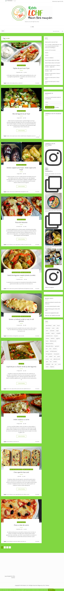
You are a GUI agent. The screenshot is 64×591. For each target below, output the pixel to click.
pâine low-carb (57, 359)
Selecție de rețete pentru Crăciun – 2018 (52, 78)
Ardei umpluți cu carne (21, 419)
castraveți (52, 330)
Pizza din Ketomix (21, 222)
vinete (27, 191)
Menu (3, 31)
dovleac (47, 338)
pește (58, 356)
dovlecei (19, 135)
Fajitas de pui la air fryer (21, 68)
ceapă (13, 83)
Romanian (9, 0)
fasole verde (19, 388)
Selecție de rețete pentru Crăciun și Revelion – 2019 (52, 74)
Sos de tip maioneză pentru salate (52, 306)
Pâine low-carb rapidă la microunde (52, 315)
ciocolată (48, 333)
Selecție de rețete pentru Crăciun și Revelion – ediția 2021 (52, 66)
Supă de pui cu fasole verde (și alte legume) (21, 367)
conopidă (58, 333)
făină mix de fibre (49, 343)
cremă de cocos (49, 335)
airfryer (8, 83)
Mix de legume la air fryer (21, 114)
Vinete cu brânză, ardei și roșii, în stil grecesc (21, 320)
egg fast (58, 338)
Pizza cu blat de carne (21, 525)
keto (22, 388)
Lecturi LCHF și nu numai (50, 50)
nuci (46, 356)
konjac (47, 351)
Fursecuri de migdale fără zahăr (52, 312)
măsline (22, 244)
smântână (48, 364)
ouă (24, 244)
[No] (54, 590)
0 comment (37, 83)
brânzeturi (11, 244)
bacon (58, 325)
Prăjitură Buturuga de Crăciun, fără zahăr (52, 309)
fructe (47, 341)
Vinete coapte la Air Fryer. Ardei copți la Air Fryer (21, 169)
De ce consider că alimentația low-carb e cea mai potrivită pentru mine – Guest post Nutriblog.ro (53, 46)
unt (55, 364)
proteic (16, 83)
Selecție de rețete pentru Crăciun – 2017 (52, 82)
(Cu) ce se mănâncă (49, 57)
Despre (46, 52)
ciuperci (52, 333)
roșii (29, 244)
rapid (20, 83)
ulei (21, 83)
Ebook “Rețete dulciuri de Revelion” (52, 62)
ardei (11, 83)
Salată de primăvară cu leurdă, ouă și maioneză (53, 303)
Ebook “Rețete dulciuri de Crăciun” (52, 60)
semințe (55, 361)
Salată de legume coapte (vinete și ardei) (21, 275)
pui (17, 83)
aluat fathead (48, 325)
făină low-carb (20, 494)
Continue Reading (22, 130)
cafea (57, 328)
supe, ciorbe (21, 363)
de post (16, 135)
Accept (51, 589)
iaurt (47, 348)
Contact (46, 55)
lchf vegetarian (29, 135)
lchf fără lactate (23, 135)
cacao (53, 328)
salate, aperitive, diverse (21, 164)
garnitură (16, 288)
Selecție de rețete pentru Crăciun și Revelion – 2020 (52, 70)
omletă (50, 356)
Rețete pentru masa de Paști (51, 42)
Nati (26, 72)
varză (59, 364)
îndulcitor (52, 366)
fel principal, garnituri (21, 65)
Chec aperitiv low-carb (21, 472)
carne (14, 244)
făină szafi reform (49, 346)
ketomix (19, 244)
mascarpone (56, 354)
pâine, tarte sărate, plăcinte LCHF (16, 469)
